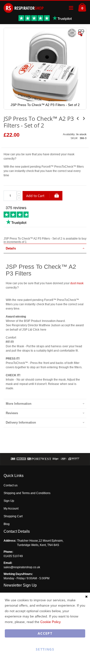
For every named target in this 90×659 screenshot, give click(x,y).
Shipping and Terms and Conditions (27, 493)
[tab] (45, 248)
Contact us (11, 485)
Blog (7, 524)
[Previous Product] (77, 118)
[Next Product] (83, 118)
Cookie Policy (50, 622)
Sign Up (9, 501)
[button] (80, 37)
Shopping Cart (13, 516)
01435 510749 (13, 556)
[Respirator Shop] (24, 8)
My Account (11, 508)
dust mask (77, 283)
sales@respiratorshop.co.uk (22, 567)
